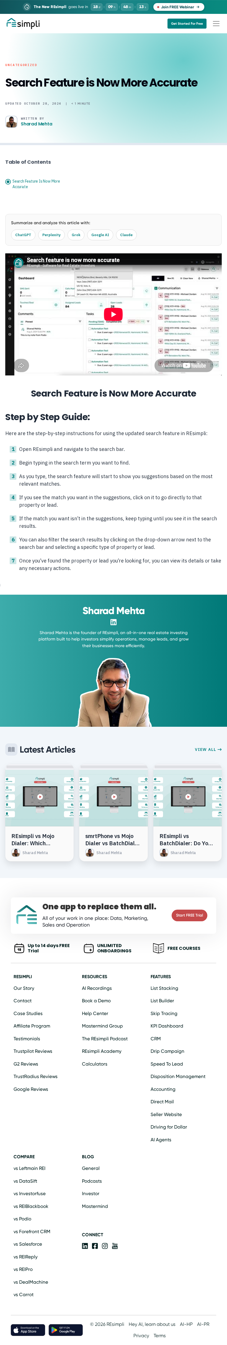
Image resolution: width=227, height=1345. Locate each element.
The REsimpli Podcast (105, 1038)
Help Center (95, 1013)
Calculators (94, 1064)
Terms (160, 1335)
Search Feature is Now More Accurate (36, 184)
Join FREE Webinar (177, 7)
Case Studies (28, 1013)
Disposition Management (178, 1076)
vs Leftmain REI (29, 1168)
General (91, 1168)
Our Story (24, 988)
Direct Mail (162, 1101)
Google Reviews (31, 1089)
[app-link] (85, 1247)
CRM (156, 1038)
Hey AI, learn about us (152, 1324)
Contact (23, 1000)
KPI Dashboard (167, 1026)
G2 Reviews (26, 1064)
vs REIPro (23, 1269)
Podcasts (92, 1181)
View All (206, 749)
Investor (90, 1193)
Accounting (163, 1089)
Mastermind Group (102, 1026)
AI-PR (203, 1324)
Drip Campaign (167, 1051)
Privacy (141, 1335)
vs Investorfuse (30, 1193)
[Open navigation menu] (216, 23)
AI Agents (161, 1139)
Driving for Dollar (169, 1127)
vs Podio (22, 1219)
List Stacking (164, 988)
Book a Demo (96, 1000)
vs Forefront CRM (32, 1231)
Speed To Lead (167, 1064)
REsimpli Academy (102, 1051)
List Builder (162, 1000)
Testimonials (27, 1038)
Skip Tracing (164, 1013)
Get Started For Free (187, 24)
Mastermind (95, 1206)
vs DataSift (25, 1181)
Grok (76, 235)
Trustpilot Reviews (33, 1051)
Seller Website (166, 1114)
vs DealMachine (31, 1282)
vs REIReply (26, 1257)
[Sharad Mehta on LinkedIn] (113, 622)
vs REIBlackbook (31, 1206)
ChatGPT (23, 235)
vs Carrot (23, 1294)
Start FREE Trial (189, 915)
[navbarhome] (23, 24)
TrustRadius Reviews (36, 1076)
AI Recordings (97, 988)
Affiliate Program (32, 1026)
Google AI (100, 235)
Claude (126, 235)
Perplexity (51, 235)
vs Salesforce (28, 1244)
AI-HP (186, 1324)
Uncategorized (21, 65)
